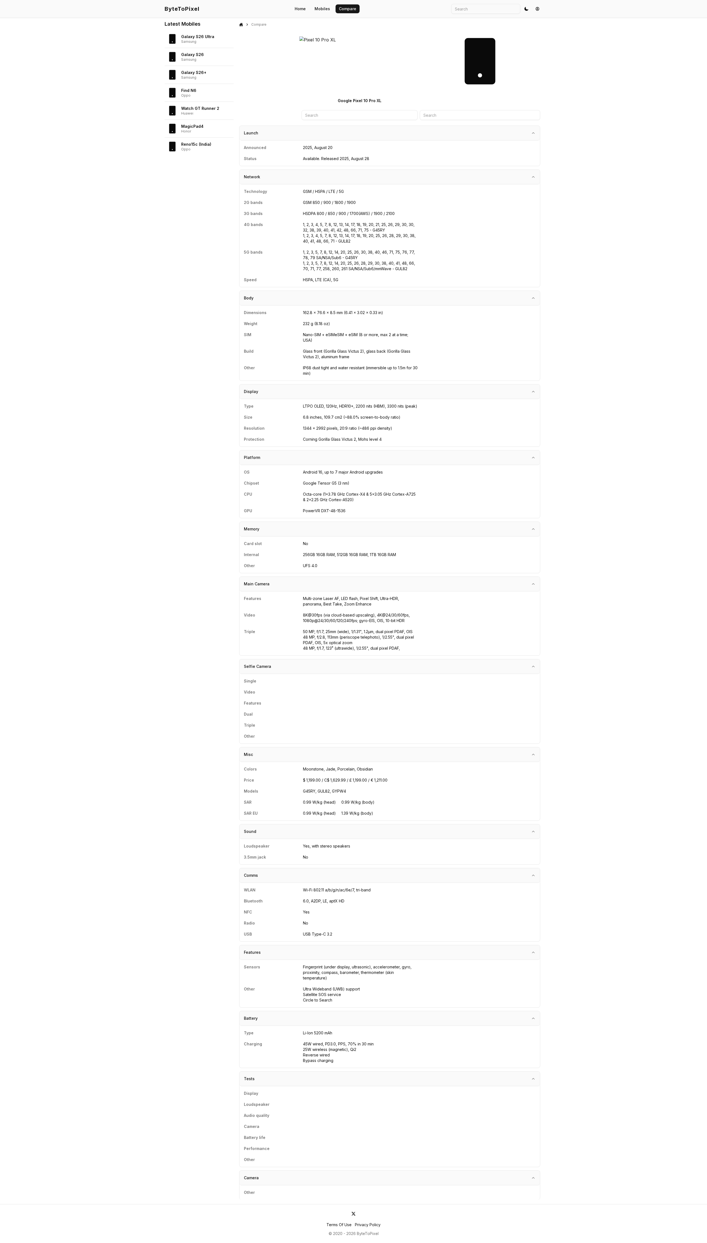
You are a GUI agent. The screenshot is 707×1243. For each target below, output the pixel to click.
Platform (252, 457)
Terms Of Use (339, 1224)
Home (300, 8)
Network (252, 176)
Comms (251, 875)
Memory (251, 529)
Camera (251, 1177)
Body (249, 298)
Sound (250, 831)
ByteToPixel (182, 9)
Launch (251, 133)
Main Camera (257, 583)
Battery (251, 1018)
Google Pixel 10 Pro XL (359, 100)
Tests (249, 1078)
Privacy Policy (368, 1224)
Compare (347, 8)
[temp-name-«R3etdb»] (353, 1214)
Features (252, 952)
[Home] (241, 24)
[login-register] (537, 9)
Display (251, 391)
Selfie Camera (257, 666)
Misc (248, 754)
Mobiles (322, 8)
